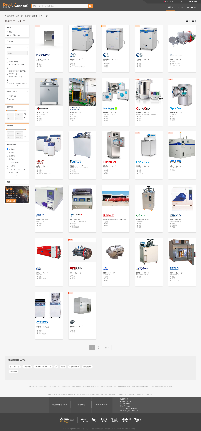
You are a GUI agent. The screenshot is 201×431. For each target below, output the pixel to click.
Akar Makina (14, 62)
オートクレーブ (15, 367)
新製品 (11, 41)
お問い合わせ (48, 28)
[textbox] (59, 6)
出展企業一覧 (124, 399)
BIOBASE (13, 74)
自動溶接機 (13, 371)
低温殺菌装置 (87, 367)
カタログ (179, 7)
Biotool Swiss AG (15, 77)
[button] (17, 48)
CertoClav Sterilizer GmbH (18, 83)
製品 (169, 7)
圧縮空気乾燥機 (74, 367)
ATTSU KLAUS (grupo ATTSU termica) (18, 64)
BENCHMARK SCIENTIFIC (18, 71)
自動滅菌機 (27, 367)
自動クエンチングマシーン (43, 367)
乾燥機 (63, 367)
